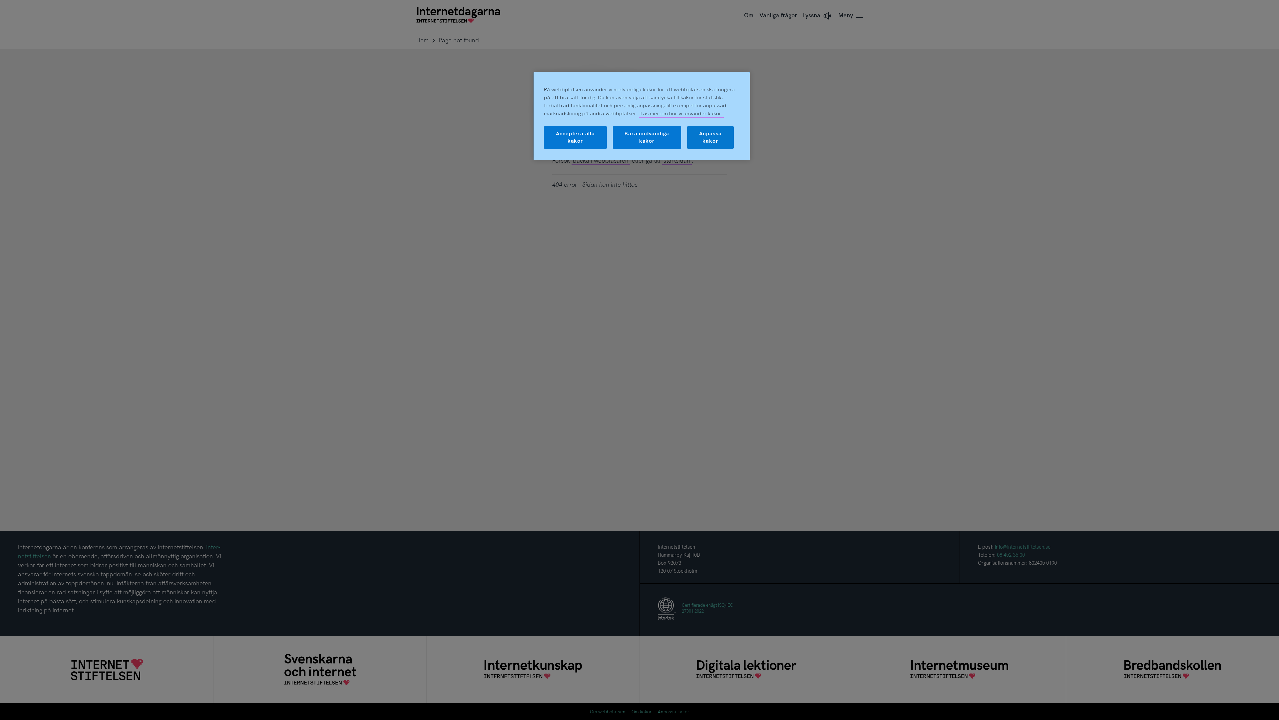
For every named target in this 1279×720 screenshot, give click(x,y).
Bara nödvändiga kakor (647, 137)
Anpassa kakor (710, 137)
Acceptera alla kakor (575, 137)
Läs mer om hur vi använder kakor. (681, 113)
